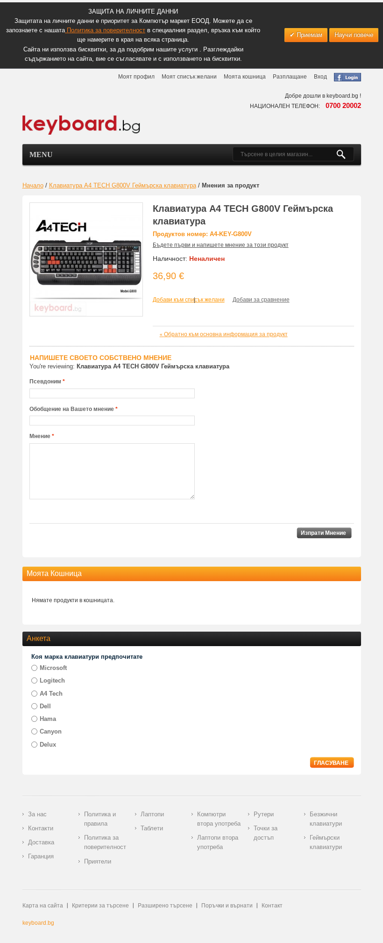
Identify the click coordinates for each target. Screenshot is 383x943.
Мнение (39, 436)
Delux (48, 744)
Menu (41, 154)
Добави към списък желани (189, 299)
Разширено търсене (165, 905)
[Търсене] (345, 154)
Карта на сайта (42, 905)
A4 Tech (51, 693)
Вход (320, 76)
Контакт (272, 905)
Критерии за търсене (100, 905)
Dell (45, 706)
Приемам (308, 34)
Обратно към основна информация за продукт (224, 334)
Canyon (51, 731)
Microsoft (53, 667)
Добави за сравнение (261, 299)
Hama (48, 718)
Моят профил (136, 76)
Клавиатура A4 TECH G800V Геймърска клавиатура (122, 185)
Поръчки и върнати (227, 905)
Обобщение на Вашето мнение (71, 409)
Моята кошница (245, 76)
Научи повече (353, 34)
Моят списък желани (189, 76)
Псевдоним (45, 381)
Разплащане (290, 76)
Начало (32, 185)
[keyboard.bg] (81, 118)
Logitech (52, 680)
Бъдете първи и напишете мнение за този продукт (221, 245)
